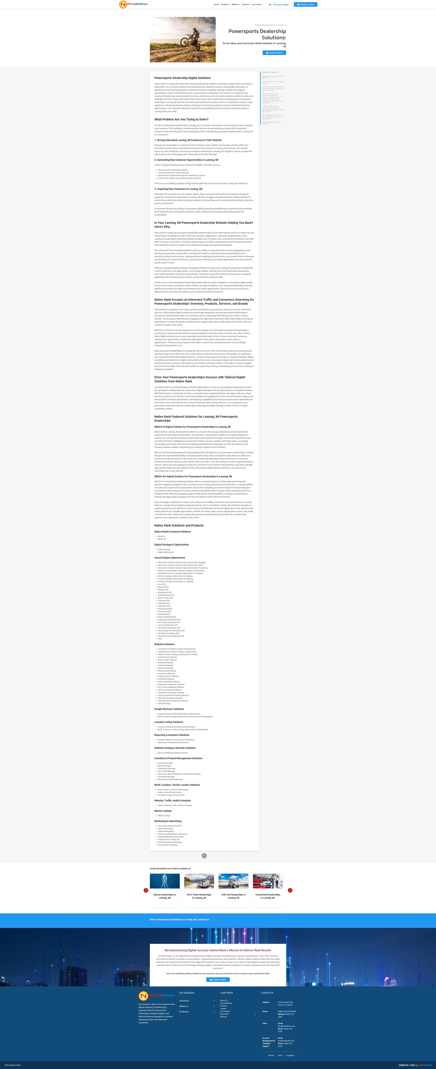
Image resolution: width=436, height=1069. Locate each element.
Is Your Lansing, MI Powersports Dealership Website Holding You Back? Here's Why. (273, 88)
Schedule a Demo (307, 4)
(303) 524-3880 (289, 1011)
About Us (224, 1000)
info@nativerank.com (286, 1026)
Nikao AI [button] (183, 1006)
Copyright (290, 1055)
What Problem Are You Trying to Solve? (273, 82)
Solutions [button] (225, 4)
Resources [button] (224, 1014)
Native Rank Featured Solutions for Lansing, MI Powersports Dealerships (273, 116)
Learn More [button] (257, 4)
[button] (146, 890)
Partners (223, 1006)
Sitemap (223, 1017)
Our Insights (225, 1011)
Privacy (271, 1055)
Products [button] (246, 4)
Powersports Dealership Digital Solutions (273, 77)
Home (216, 4)
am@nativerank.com (286, 1041)
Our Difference (226, 1003)
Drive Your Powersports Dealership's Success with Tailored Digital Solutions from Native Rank (273, 109)
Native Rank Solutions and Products (271, 123)
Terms (280, 1055)
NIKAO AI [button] (236, 4)
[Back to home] (133, 4)
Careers (223, 1009)
